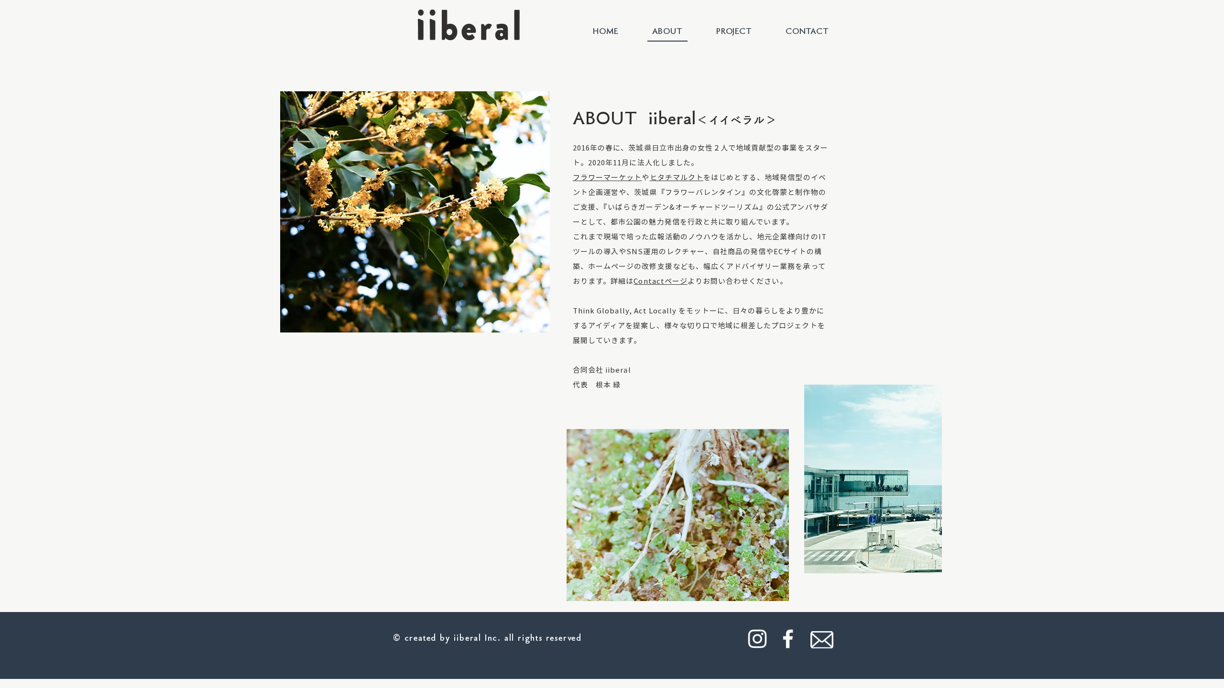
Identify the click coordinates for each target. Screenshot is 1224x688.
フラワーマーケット (607, 177)
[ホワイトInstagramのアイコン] (757, 638)
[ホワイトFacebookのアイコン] (788, 638)
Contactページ (661, 281)
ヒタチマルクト (676, 177)
